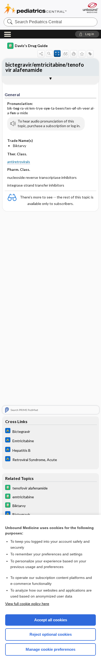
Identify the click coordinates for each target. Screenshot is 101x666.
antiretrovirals (18, 161)
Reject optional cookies (51, 634)
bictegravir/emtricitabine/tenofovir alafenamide (44, 67)
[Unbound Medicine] (90, 7)
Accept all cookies (50, 620)
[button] (87, 34)
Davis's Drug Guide (31, 45)
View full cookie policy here (27, 604)
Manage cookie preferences (50, 649)
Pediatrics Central (35, 9)
